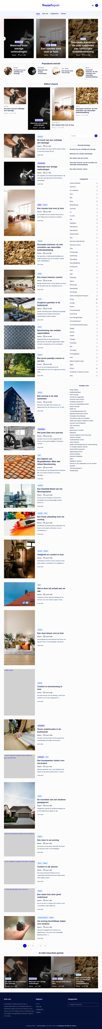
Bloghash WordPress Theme (67, 1026)
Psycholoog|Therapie (76, 317)
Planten (72, 306)
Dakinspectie (74, 226)
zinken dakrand (74, 442)
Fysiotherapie (74, 252)
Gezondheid (73, 259)
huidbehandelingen (75, 392)
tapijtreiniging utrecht (76, 451)
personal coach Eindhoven (78, 423)
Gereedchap (19, 42)
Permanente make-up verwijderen (80, 418)
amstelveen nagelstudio (77, 397)
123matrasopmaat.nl (76, 468)
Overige (16, 67)
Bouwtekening (74, 205)
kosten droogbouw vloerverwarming (80, 435)
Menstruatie (73, 285)
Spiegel (72, 328)
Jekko (71, 458)
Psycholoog (73, 314)
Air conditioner (74, 190)
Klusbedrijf (41, 725)
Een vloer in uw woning (48, 840)
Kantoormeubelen (75, 454)
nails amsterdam (75, 425)
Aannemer (41, 757)
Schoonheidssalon (75, 321)
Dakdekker (73, 223)
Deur (71, 237)
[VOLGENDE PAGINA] (45, 946)
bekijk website (74, 390)
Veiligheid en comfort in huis (50, 554)
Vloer (48, 45)
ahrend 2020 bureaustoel (77, 449)
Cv (70, 212)
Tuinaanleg (73, 343)
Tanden (72, 335)
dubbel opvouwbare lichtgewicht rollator (81, 420)
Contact (38, 1012)
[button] (98, 39)
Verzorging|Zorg (74, 354)
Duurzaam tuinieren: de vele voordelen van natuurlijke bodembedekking (91, 73)
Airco (39, 863)
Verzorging (73, 350)
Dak (39, 455)
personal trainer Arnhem (77, 399)
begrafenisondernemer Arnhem (79, 413)
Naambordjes (74, 288)
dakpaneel (73, 432)
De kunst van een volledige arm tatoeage (20, 71)
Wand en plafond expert (77, 361)
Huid (71, 270)
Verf (46, 513)
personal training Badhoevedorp (79, 404)
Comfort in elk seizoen (47, 867)
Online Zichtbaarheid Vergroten (79, 295)
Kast (71, 274)
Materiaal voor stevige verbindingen (19, 48)
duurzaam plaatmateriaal (77, 241)
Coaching (72, 208)
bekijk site (73, 409)
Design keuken (74, 234)
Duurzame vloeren (75, 245)
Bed (71, 197)
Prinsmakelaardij (75, 310)
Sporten (72, 332)
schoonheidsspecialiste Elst (78, 411)
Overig (83, 38)
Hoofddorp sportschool (76, 401)
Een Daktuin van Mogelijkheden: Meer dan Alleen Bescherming (48, 461)
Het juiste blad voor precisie (50, 433)
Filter (71, 248)
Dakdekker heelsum (76, 461)
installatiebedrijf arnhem (77, 439)
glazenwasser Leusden (76, 430)
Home (38, 1004)
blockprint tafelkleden (76, 456)
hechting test (73, 266)
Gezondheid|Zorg (75, 263)
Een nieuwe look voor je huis (63, 125)
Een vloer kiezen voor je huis (50, 633)
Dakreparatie (73, 230)
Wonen (53, 45)
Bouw (39, 273)
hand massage (74, 394)
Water (71, 364)
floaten (72, 428)
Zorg (71, 375)
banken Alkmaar (74, 406)
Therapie (72, 339)
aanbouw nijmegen (75, 437)
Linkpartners (39, 1009)
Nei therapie (73, 292)
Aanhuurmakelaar (42, 917)
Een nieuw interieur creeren (49, 277)
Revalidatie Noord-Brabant (78, 416)
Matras (72, 281)
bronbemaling (74, 470)
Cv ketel (72, 216)
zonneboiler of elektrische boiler (79, 372)
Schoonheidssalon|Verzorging (78, 325)
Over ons (38, 1006)
